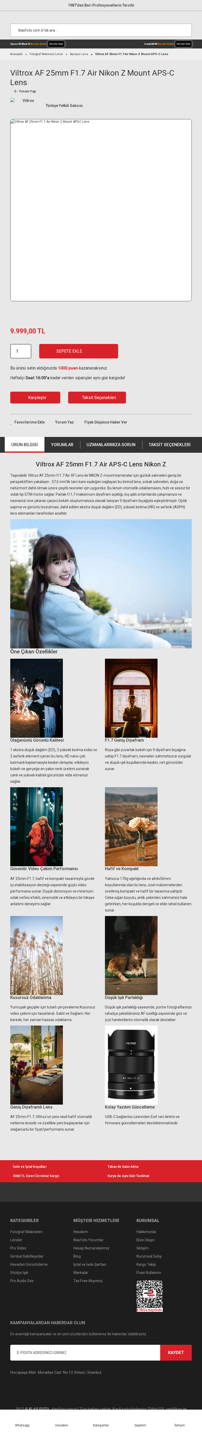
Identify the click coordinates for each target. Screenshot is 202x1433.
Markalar (80, 1273)
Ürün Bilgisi (24, 444)
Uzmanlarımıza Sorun (111, 444)
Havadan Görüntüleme (29, 1264)
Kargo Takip (146, 1264)
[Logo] (104, 16)
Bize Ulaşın (146, 1240)
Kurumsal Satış (149, 1256)
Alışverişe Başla (56, 44)
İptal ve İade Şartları (89, 1264)
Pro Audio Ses (22, 1281)
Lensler (16, 1240)
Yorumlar (62, 444)
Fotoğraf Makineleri (26, 1232)
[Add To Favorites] (27, 422)
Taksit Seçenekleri (170, 444)
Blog (77, 1256)
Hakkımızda (146, 1232)
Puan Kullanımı (149, 1273)
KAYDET (176, 1352)
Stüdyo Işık (19, 1273)
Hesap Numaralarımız (91, 1248)
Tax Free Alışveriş (87, 1281)
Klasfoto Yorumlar (88, 1240)
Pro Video (18, 1248)
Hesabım (80, 1232)
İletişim (143, 1248)
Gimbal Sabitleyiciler (27, 1256)
